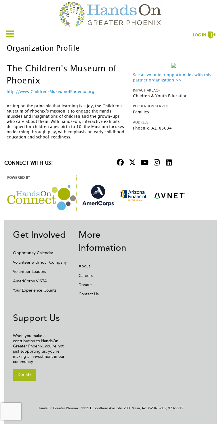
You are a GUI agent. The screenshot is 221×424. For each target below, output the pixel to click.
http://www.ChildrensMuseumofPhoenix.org (50, 92)
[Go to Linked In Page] (167, 162)
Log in (199, 35)
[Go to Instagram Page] (155, 162)
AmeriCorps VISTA (30, 281)
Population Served (150, 106)
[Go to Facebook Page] (119, 162)
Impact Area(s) (146, 90)
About (84, 266)
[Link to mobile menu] (10, 34)
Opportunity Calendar (33, 252)
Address (140, 122)
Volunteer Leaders (29, 271)
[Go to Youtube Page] (143, 162)
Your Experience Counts (34, 290)
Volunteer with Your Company (40, 262)
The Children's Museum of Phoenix (62, 74)
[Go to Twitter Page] (131, 162)
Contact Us (89, 294)
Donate (85, 284)
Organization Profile (43, 48)
